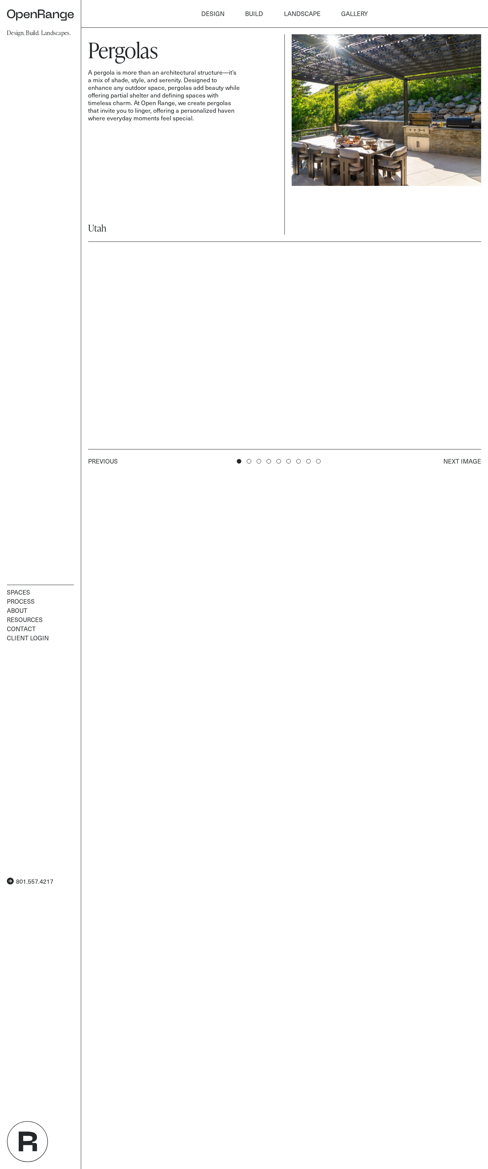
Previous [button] (103, 460)
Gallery (354, 13)
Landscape (302, 13)
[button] (249, 461)
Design (213, 13)
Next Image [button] (462, 460)
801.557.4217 (34, 881)
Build (254, 13)
